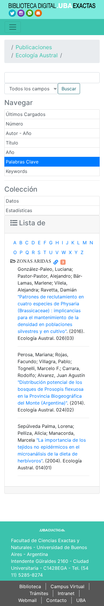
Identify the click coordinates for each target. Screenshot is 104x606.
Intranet (66, 593)
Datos (12, 201)
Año (10, 152)
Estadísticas (19, 210)
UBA (81, 600)
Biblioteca (30, 586)
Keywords (16, 171)
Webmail (27, 600)
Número (14, 124)
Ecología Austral (37, 55)
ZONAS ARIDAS (33, 261)
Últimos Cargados (25, 114)
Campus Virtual (67, 586)
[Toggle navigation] (13, 27)
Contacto (56, 600)
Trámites (38, 593)
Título (12, 143)
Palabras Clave (22, 162)
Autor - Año (18, 133)
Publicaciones (34, 47)
